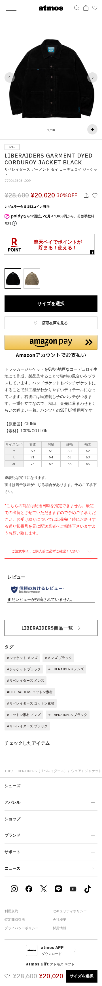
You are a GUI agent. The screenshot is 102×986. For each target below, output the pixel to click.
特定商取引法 (15, 919)
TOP (8, 771)
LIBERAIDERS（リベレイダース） (41, 771)
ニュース (12, 868)
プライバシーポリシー (22, 928)
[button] (10, 77)
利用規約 (11, 911)
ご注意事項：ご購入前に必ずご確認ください (46, 551)
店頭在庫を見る (54, 322)
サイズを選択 (51, 303)
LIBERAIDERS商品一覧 (47, 628)
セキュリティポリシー (70, 911)
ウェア (76, 771)
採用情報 (59, 928)
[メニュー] (11, 8)
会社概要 (59, 919)
